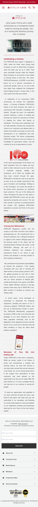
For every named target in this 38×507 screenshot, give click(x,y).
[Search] (29, 7)
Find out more (23, 424)
